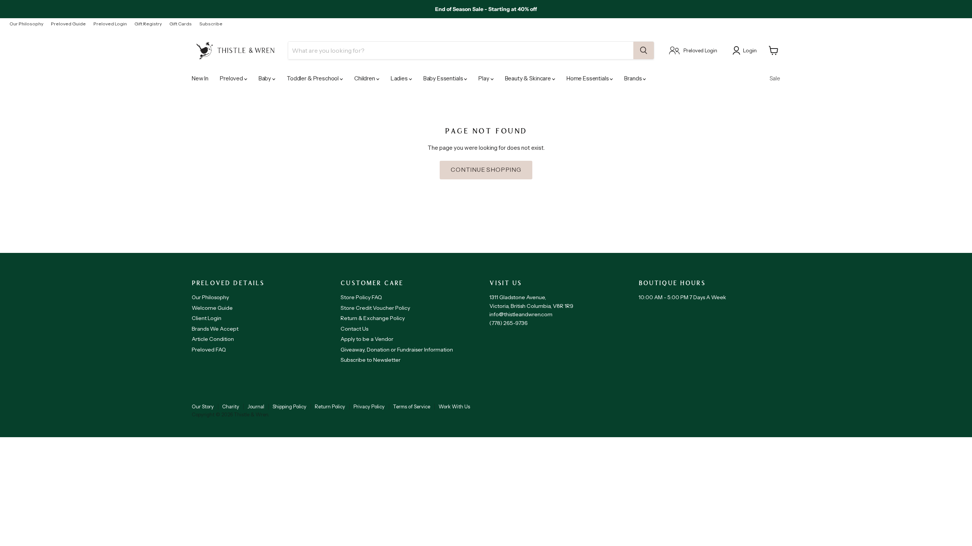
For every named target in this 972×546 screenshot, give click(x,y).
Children (365, 78)
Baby (265, 78)
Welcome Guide (212, 307)
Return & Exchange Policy (373, 318)
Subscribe (210, 24)
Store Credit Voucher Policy (375, 307)
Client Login (206, 318)
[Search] (643, 50)
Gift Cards (180, 24)
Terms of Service (411, 406)
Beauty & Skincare (528, 78)
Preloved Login (110, 24)
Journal (256, 406)
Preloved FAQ (209, 349)
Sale (775, 78)
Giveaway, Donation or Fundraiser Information (397, 349)
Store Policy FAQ (361, 297)
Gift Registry (148, 24)
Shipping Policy (289, 406)
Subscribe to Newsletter (371, 359)
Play (484, 78)
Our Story (203, 406)
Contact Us (354, 328)
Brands (633, 78)
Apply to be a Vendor (367, 339)
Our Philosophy (26, 24)
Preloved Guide (68, 24)
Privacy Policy (369, 406)
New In (200, 78)
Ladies (400, 78)
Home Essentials (588, 78)
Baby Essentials (443, 78)
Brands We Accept (215, 328)
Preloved (232, 78)
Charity (230, 406)
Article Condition (213, 339)
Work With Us (454, 406)
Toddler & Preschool (313, 78)
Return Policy (330, 406)
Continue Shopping (486, 169)
